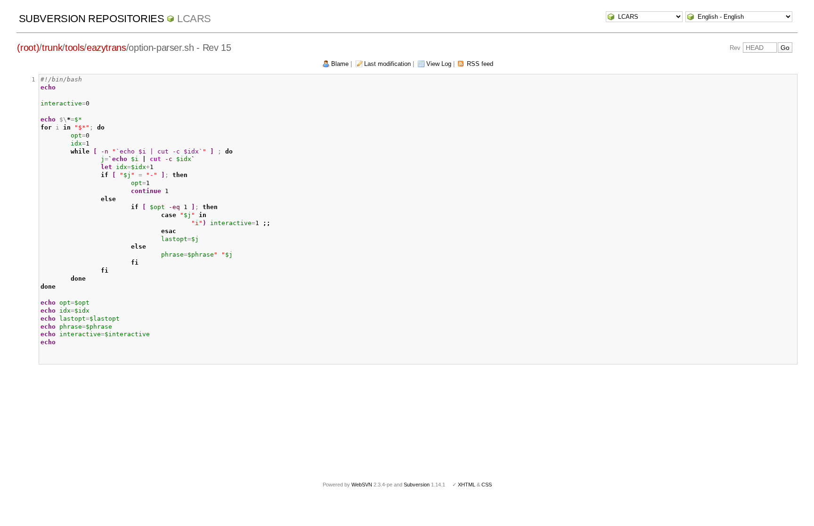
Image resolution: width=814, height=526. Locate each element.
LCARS (194, 18)
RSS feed (480, 63)
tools (74, 47)
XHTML (466, 484)
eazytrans (106, 47)
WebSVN (361, 484)
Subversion (417, 484)
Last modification (387, 63)
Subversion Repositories (91, 18)
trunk (52, 47)
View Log (438, 63)
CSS (486, 484)
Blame (340, 63)
